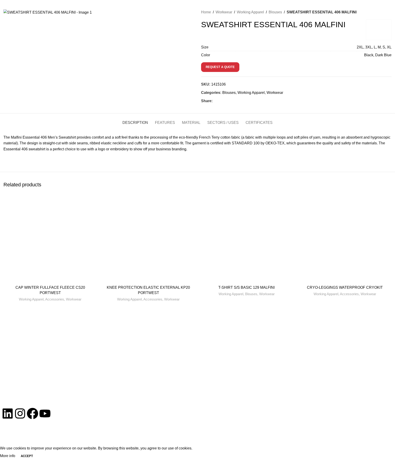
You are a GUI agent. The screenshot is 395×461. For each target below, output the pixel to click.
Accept (27, 456)
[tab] (135, 120)
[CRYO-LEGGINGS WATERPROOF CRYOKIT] (344, 239)
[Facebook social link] (215, 101)
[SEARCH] (383, 5)
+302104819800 (13, 5)
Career (352, 438)
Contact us (49, 395)
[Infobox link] (247, 326)
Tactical (305, 343)
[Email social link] (226, 101)
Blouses (229, 93)
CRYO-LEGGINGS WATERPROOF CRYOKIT (345, 287)
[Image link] (49, 357)
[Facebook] (32, 413)
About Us (307, 326)
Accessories (54, 299)
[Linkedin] (7, 413)
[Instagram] (20, 413)
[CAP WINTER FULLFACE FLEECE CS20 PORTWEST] (50, 239)
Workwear (275, 93)
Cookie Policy (307, 438)
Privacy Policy (246, 438)
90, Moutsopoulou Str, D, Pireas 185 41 (142, 370)
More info (8, 456)
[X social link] (221, 101)
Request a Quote (220, 67)
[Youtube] (45, 413)
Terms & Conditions (277, 438)
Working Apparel (251, 93)
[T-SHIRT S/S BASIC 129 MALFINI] (246, 239)
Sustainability (333, 438)
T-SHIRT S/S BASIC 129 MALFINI (246, 287)
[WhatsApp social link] (237, 101)
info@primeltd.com (41, 5)
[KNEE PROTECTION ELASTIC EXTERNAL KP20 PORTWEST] (148, 239)
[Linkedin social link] (232, 101)
